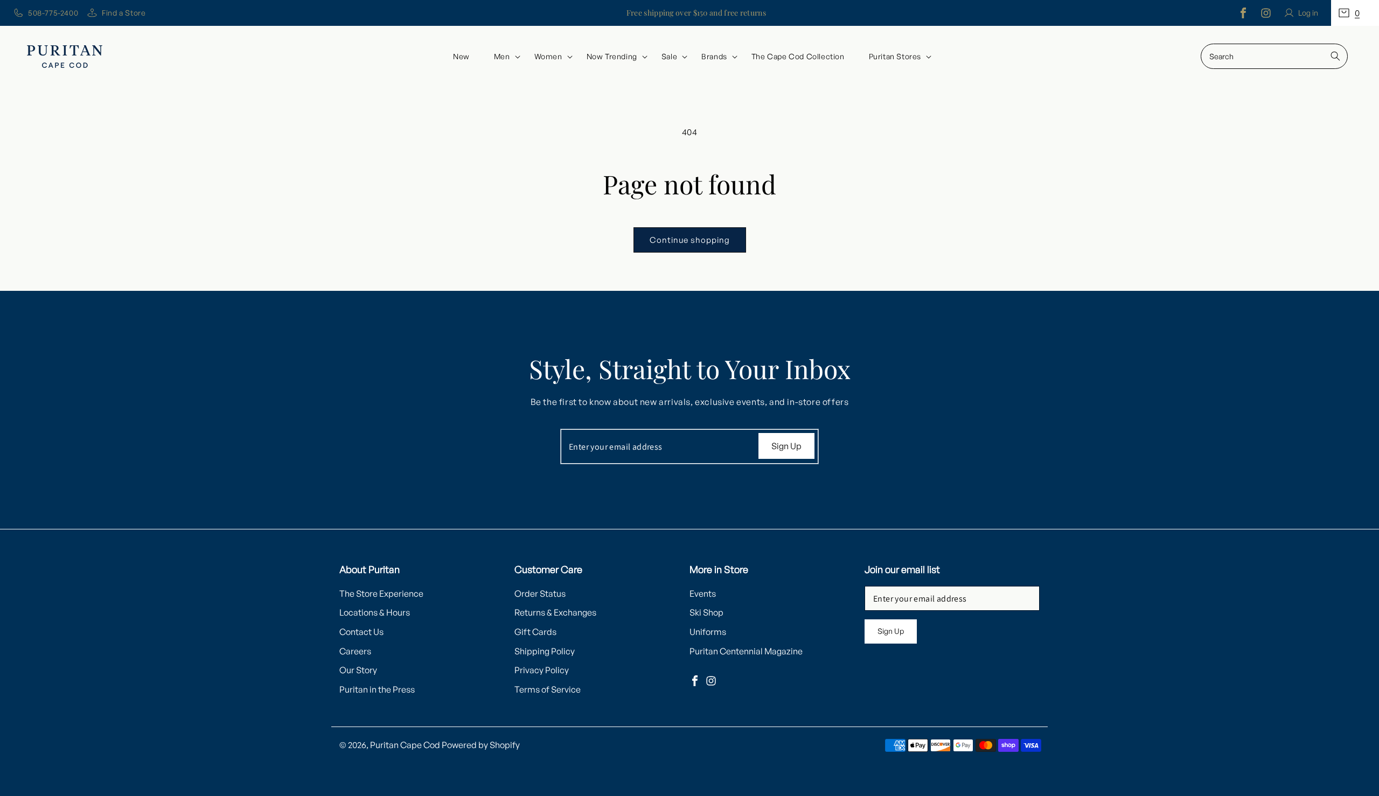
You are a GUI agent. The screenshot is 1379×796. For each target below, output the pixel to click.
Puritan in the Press (377, 689)
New (461, 56)
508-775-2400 (53, 12)
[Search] (1335, 56)
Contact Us (361, 631)
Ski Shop (706, 613)
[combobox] (1274, 56)
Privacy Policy (541, 670)
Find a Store (123, 12)
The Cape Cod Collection (798, 56)
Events (703, 593)
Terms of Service (547, 689)
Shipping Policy (544, 651)
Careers (355, 651)
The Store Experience (381, 593)
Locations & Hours (374, 613)
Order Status (540, 593)
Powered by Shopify (481, 744)
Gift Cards (535, 631)
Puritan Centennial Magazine (746, 651)
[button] (1355, 13)
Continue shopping (690, 240)
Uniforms (708, 631)
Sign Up (786, 446)
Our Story (358, 670)
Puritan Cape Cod (405, 744)
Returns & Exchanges (555, 613)
